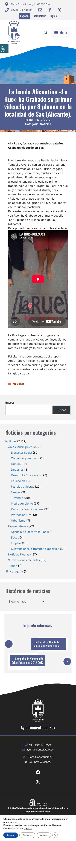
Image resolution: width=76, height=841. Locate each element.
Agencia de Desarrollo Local (30, 532)
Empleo (16, 543)
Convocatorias (18, 526)
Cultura (16, 464)
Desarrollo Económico (26, 475)
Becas (15, 537)
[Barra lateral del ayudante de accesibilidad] (4, 48)
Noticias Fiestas (18, 554)
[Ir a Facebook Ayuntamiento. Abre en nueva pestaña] (50, 10)
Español (24, 16)
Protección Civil (21, 515)
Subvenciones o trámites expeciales (35, 549)
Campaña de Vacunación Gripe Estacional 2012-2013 (27, 660)
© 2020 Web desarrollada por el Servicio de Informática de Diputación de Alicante (38, 810)
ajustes (28, 828)
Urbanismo (18, 520)
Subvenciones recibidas (24, 560)
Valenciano (40, 16)
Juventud (17, 498)
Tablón (12, 566)
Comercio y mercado (25, 458)
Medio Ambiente (22, 503)
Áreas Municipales (20, 447)
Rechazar (27, 835)
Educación (18, 481)
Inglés (53, 16)
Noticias (45, 124)
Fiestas (15, 492)
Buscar (9, 402)
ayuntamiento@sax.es (40, 749)
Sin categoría (14, 571)
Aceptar (10, 835)
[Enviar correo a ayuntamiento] (40, 10)
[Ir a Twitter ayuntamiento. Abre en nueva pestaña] (59, 10)
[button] (45, 32)
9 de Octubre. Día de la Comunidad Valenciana (46, 644)
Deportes (17, 469)
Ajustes (44, 835)
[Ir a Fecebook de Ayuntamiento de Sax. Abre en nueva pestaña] (38, 772)
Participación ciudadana (27, 509)
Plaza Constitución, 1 (41, 757)
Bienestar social (21, 452)
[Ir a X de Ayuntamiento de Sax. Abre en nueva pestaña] (38, 782)
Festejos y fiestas (22, 486)
